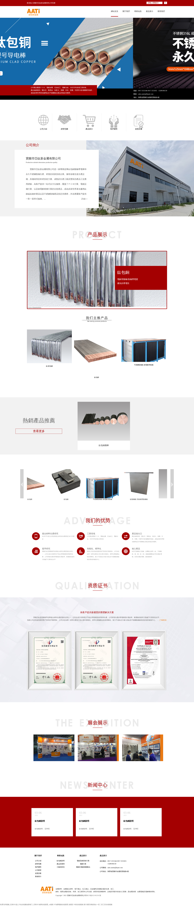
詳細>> (84, 199)
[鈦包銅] (96, 351)
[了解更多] (163, 620)
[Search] (165, 3)
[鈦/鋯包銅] (49, 346)
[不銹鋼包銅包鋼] (117, 483)
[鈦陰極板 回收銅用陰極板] (81, 483)
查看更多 (39, 431)
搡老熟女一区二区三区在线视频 (101, 904)
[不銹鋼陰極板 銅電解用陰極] (143, 345)
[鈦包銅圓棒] (104, 421)
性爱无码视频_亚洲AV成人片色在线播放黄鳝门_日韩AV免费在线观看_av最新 (26, 904)
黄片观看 (87, 904)
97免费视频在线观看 (61, 904)
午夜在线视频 (78, 904)
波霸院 (70, 904)
